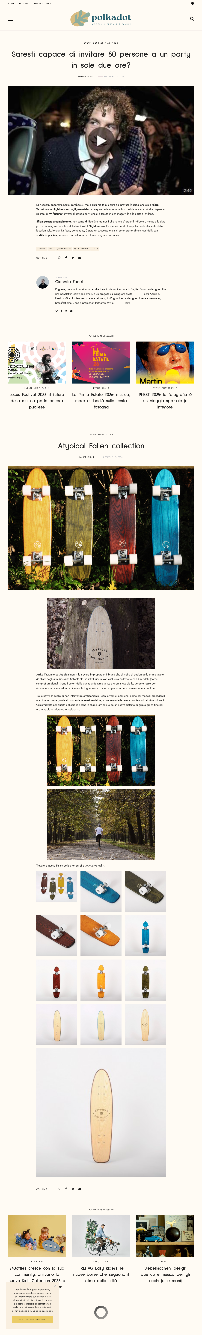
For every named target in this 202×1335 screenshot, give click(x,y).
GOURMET (98, 43)
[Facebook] (66, 257)
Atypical (64, 674)
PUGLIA (45, 388)
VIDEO (115, 43)
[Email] (79, 257)
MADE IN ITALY (105, 434)
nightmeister (81, 248)
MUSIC (37, 388)
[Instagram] (192, 3)
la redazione (87, 457)
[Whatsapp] (59, 257)
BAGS (96, 1261)
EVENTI (87, 43)
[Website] (56, 310)
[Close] (55, 1286)
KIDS (41, 1261)
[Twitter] (72, 257)
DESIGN (93, 434)
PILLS (107, 43)
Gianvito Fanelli (87, 76)
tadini (95, 248)
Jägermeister (64, 248)
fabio (51, 248)
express (41, 248)
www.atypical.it (94, 866)
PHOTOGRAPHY (170, 388)
